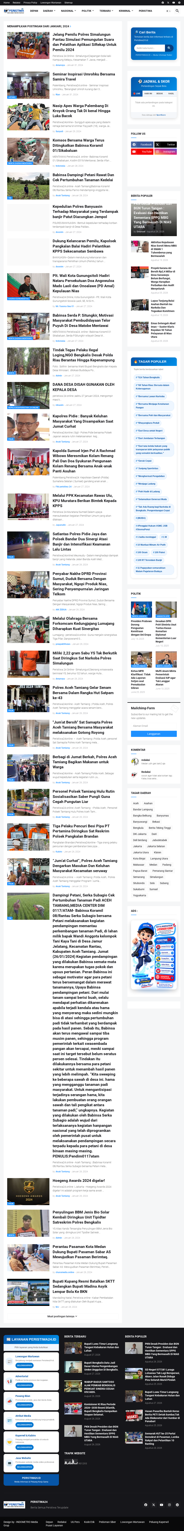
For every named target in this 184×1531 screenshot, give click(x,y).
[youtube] (173, 2)
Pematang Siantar (163, 870)
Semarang (139, 877)
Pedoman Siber (107, 1522)
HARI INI (148, 93)
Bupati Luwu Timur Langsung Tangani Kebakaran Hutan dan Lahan (101, 1347)
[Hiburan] (165, 166)
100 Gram (142, 552)
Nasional (67, 10)
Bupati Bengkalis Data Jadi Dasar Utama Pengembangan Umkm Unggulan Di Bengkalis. (101, 1366)
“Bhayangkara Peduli (148, 423)
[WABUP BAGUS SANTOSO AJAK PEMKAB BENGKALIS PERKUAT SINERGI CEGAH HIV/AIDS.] (73, 1386)
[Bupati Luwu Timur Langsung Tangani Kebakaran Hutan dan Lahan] (73, 1348)
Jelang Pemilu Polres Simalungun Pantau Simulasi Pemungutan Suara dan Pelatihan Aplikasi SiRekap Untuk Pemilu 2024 (84, 42)
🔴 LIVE (136, 93)
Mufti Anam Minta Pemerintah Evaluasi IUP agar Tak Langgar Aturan (166, 678)
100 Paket (160, 552)
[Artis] (142, 173)
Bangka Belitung (142, 815)
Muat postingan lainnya (60, 1316)
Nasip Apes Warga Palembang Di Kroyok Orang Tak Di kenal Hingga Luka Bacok (81, 111)
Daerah (48, 10)
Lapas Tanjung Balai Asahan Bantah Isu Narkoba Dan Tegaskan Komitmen (162, 305)
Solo (152, 883)
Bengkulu (138, 827)
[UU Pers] (142, 159)
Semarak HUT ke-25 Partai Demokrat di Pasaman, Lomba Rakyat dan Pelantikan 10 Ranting (162, 1438)
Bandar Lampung (143, 809)
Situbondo (139, 883)
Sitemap (69, 2)
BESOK (160, 93)
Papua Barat (140, 870)
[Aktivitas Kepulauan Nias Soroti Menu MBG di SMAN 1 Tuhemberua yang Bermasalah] (140, 246)
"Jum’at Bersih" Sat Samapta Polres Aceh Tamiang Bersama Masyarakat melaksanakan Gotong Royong (83, 727)
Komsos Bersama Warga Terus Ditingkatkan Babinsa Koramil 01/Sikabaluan (78, 145)
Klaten (157, 852)
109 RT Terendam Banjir (149, 560)
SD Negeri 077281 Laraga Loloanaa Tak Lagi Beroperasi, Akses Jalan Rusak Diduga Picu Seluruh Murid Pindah (162, 1374)
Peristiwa (145, 10)
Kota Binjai (139, 858)
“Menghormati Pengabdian (151, 476)
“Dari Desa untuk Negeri (149, 430)
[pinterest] (179, 2)
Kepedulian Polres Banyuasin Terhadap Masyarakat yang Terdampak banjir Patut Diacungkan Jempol (85, 211)
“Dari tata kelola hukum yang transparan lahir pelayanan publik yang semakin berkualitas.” (153, 449)
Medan (153, 864)
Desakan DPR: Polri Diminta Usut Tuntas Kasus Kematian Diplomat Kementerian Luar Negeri (166, 631)
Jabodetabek (159, 840)
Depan (34, 10)
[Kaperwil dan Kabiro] (165, 968)
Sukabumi (138, 889)
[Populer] (165, 173)
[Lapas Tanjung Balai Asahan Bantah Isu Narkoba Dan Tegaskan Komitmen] (140, 305)
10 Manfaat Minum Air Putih (151, 545)
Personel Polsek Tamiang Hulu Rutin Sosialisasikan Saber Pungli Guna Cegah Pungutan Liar (84, 796)
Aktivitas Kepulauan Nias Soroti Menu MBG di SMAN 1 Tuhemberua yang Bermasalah (164, 249)
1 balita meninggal (146, 537)
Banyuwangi (140, 821)
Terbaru (105, 10)
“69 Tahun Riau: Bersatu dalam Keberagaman (152, 387)
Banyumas (163, 815)
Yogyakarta (139, 895)
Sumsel (154, 889)
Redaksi (16, 2)
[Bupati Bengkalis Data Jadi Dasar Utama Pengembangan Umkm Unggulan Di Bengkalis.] (73, 1367)
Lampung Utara (159, 858)
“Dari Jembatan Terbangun (151, 438)
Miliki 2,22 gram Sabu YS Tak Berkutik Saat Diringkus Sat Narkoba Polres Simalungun (85, 658)
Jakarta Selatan (156, 846)
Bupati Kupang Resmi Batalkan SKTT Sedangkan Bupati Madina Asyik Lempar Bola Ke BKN (84, 1286)
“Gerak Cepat (144, 461)
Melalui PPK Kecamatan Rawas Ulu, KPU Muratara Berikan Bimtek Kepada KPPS (84, 500)
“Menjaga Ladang (146, 484)
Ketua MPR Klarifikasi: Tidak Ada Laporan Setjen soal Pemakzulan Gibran (140, 680)
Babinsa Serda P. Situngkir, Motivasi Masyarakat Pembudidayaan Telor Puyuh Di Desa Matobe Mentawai (83, 320)
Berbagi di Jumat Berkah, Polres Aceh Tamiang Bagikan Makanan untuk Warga (85, 762)
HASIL (171, 93)
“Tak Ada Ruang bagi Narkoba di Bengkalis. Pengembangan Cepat (153, 509)
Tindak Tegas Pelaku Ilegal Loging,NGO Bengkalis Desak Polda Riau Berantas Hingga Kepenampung (84, 355)
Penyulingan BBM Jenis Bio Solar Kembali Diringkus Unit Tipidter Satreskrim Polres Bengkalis (81, 1217)
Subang (164, 883)
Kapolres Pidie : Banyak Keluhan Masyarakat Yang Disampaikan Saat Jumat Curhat (83, 421)
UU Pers (75, 1522)
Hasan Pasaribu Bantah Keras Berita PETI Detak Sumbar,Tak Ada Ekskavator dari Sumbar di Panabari (162, 1416)
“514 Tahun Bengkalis (148, 377)
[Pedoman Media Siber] (165, 159)
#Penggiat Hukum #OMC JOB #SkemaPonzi (151, 528)
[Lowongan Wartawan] (165, 946)
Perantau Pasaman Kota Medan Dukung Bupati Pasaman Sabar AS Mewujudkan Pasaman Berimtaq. (82, 1252)
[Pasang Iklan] (165, 957)
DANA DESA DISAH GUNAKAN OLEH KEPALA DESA (83, 387)
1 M (165, 537)
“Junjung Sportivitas (147, 468)
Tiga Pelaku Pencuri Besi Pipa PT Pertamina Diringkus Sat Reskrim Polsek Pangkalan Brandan (81, 831)
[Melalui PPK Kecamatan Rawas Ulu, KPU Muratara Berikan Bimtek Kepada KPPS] (28, 506)
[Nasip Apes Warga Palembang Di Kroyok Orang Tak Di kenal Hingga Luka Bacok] (28, 116)
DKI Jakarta (139, 834)
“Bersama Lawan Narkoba (151, 396)
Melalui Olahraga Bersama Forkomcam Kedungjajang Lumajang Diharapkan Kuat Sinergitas (83, 623)
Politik (86, 10)
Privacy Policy (30, 2)
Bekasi (156, 821)
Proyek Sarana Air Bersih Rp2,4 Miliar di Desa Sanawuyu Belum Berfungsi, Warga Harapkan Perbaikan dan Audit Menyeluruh (163, 278)
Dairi (154, 834)
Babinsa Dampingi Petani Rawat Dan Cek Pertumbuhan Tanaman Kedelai (83, 177)
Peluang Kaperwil (159, 1522)
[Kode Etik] (142, 166)
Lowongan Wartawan (50, 2)
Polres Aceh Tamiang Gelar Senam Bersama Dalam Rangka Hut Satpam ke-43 (83, 692)
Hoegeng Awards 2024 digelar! (79, 1180)
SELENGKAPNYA (24, 1365)
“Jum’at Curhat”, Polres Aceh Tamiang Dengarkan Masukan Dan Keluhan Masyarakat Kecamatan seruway (85, 866)
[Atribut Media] (165, 962)
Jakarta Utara (141, 852)
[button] (168, 11)
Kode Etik (89, 1522)
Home (7, 2)
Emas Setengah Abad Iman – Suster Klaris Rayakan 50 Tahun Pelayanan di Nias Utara (163, 330)
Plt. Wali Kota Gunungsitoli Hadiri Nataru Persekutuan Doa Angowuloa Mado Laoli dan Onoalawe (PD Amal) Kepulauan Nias (83, 283)
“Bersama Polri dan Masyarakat (153, 415)
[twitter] (168, 2)
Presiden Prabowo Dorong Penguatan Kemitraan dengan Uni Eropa (141, 628)
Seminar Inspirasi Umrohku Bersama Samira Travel (84, 76)
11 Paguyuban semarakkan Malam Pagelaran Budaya (150, 570)
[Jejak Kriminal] (142, 180)
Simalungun (156, 877)
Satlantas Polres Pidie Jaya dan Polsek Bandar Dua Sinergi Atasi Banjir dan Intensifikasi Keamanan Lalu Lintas (81, 541)
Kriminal (125, 10)
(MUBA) (141, 518)
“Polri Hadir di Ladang (148, 491)
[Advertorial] (165, 951)
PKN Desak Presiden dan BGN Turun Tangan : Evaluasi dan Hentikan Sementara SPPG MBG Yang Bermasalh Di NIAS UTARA (101, 1433)
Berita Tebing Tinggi (160, 827)
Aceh (136, 803)
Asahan (148, 803)
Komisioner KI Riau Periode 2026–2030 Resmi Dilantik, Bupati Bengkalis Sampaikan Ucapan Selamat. (100, 1409)
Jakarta (137, 846)
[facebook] (163, 2)
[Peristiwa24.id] (165, 973)
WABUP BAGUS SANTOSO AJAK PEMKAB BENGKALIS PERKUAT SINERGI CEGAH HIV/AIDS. (99, 1387)
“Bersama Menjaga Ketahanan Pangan (152, 406)
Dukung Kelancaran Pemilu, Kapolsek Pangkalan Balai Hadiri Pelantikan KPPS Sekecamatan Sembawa (84, 246)
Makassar (138, 864)
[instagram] (169, 1505)
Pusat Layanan (54, 1525)
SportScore (161, 115)
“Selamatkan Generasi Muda (152, 499)
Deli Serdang (140, 840)
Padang (166, 864)
